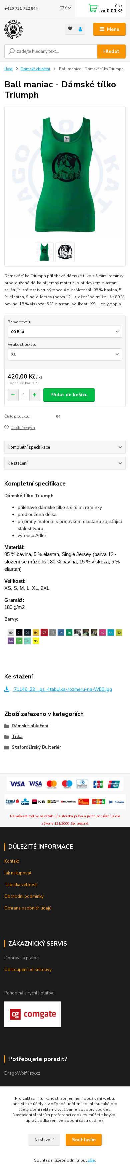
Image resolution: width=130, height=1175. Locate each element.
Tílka (17, 737)
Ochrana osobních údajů (27, 908)
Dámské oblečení (35, 69)
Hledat (111, 51)
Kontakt (11, 861)
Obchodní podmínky (24, 896)
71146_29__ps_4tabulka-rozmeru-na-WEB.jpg (62, 689)
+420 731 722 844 (21, 8)
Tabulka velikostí (21, 885)
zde (91, 1160)
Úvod (8, 69)
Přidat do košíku (69, 395)
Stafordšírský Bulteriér (36, 747)
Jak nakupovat (17, 873)
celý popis (111, 304)
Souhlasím (84, 1140)
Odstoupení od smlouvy (28, 970)
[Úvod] (29, 29)
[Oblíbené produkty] (70, 28)
